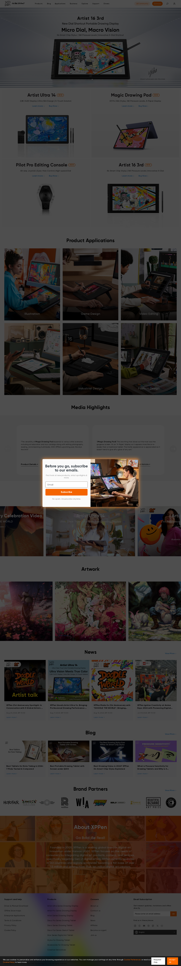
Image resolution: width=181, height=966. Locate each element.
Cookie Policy (8, 962)
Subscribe (66, 492)
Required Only (157, 961)
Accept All (172, 961)
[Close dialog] (136, 461)
